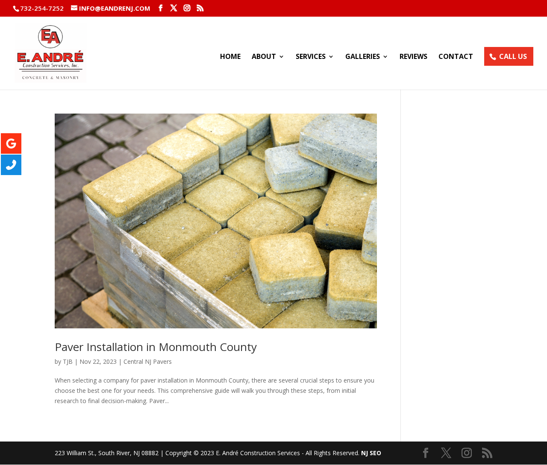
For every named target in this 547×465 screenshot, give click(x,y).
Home (230, 57)
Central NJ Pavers (148, 361)
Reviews (413, 57)
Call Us (513, 56)
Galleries (362, 57)
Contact (455, 57)
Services (311, 57)
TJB (68, 361)
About (264, 57)
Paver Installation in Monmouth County (156, 346)
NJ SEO (371, 453)
